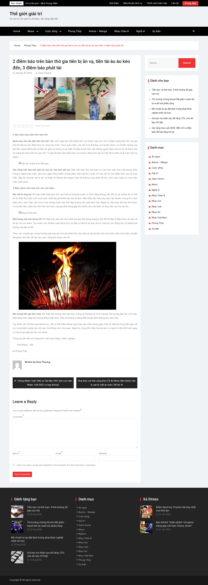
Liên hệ (175, 3)
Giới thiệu (114, 3)
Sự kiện (156, 31)
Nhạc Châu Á (121, 31)
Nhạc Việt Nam (159, 217)
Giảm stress (158, 178)
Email (58, 453)
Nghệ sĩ (140, 31)
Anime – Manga (98, 31)
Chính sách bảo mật (157, 3)
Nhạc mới (156, 206)
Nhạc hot (156, 201)
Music (31, 31)
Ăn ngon (156, 156)
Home (16, 31)
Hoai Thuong (45, 73)
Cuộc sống (51, 31)
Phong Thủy (74, 31)
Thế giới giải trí (26, 13)
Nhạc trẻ (156, 212)
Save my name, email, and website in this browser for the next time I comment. (56, 465)
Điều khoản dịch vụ (132, 3)
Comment (18, 417)
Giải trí (155, 173)
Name (16, 453)
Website (103, 453)
